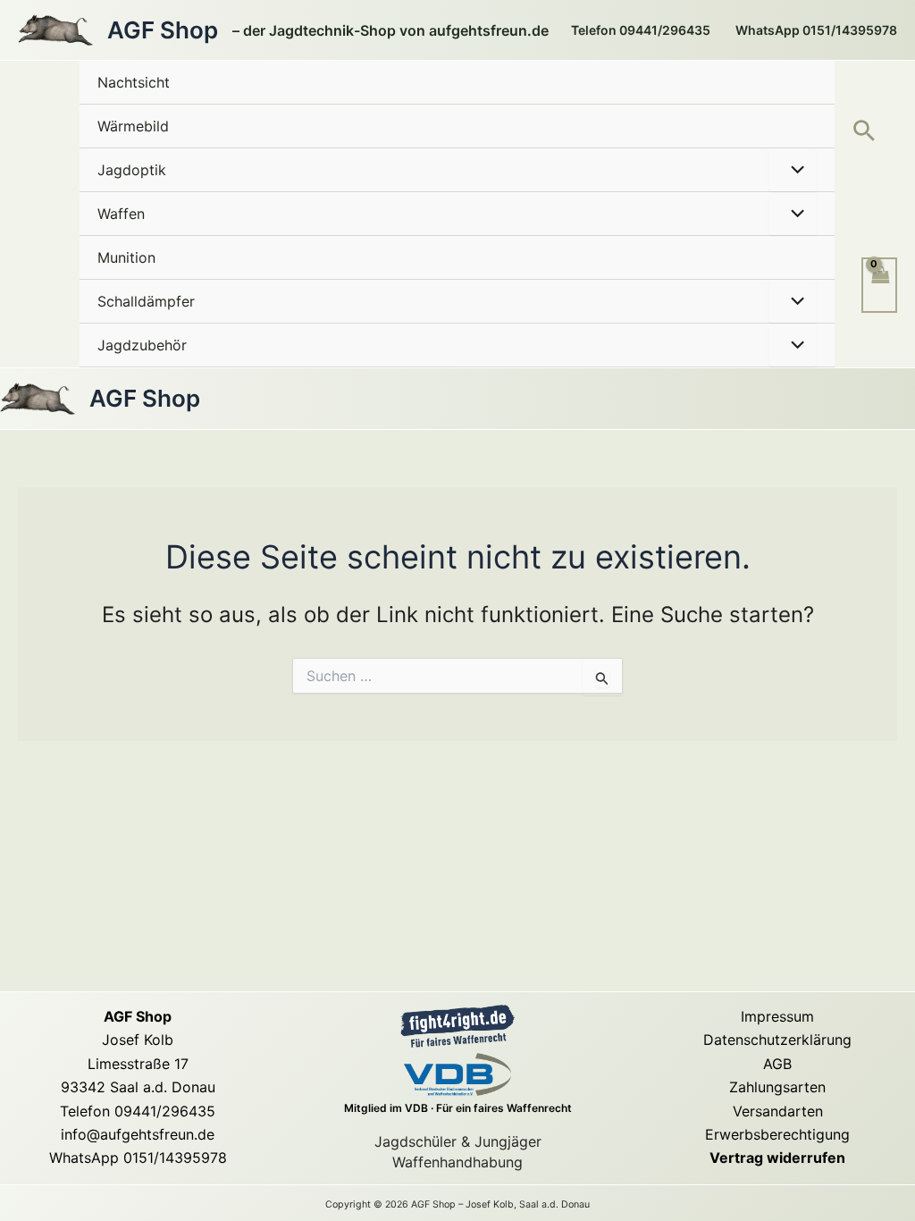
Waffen (121, 214)
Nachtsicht (133, 82)
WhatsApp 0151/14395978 (138, 1157)
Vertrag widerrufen (777, 1157)
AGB (777, 1064)
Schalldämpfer (146, 301)
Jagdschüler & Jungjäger (457, 1141)
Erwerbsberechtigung (777, 1134)
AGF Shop (162, 30)
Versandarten (778, 1111)
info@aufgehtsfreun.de (137, 1134)
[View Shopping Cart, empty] (879, 285)
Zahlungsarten (777, 1087)
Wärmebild (133, 126)
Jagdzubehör (142, 345)
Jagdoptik (131, 170)
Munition (126, 257)
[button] (864, 131)
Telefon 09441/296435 (137, 1111)
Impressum (777, 1016)
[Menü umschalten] (792, 169)
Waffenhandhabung (457, 1162)
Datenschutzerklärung (777, 1039)
